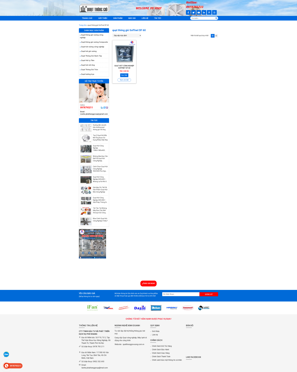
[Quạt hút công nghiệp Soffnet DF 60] (124, 52)
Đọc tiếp (124, 75)
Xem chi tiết (124, 80)
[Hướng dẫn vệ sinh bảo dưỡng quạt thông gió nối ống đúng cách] (86, 128)
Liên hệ (145, 18)
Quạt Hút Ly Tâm (87, 60)
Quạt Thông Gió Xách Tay (91, 56)
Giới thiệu (102, 18)
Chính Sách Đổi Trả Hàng (162, 346)
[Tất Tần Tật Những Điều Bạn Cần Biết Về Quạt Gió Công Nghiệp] (86, 211)
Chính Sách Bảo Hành (160, 349)
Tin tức (157, 18)
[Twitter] (193, 12)
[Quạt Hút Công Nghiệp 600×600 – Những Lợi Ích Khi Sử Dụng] (86, 180)
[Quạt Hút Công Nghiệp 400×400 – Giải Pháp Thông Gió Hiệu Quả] (86, 201)
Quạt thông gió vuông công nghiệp (91, 36)
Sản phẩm (117, 18)
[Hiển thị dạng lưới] (212, 36)
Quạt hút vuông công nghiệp (92, 47)
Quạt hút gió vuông (89, 51)
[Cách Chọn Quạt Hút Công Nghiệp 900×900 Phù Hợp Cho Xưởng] (86, 169)
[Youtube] (198, 12)
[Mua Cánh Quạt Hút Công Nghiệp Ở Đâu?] (86, 221)
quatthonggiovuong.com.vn (133, 344)
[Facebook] (188, 12)
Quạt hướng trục (87, 74)
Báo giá (132, 18)
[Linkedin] (204, 12)
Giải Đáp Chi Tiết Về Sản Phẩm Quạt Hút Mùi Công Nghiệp (100, 189)
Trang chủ (87, 18)
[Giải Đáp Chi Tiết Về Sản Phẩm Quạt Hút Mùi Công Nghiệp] (86, 190)
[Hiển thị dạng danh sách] (216, 36)
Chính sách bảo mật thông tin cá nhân (167, 360)
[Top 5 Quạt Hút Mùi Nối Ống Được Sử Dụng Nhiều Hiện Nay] (86, 138)
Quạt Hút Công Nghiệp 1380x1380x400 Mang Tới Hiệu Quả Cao (100, 150)
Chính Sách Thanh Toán (161, 356)
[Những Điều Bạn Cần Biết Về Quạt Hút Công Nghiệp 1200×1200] (86, 159)
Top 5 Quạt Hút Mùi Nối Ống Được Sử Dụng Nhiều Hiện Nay (100, 137)
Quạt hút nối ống (88, 65)
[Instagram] (214, 12)
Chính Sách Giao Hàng (160, 353)
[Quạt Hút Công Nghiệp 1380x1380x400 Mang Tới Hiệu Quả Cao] (86, 149)
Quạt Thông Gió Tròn (89, 70)
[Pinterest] (209, 12)
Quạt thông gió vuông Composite (94, 42)
